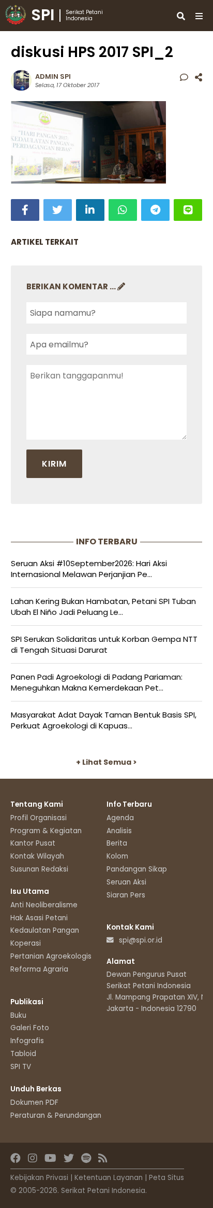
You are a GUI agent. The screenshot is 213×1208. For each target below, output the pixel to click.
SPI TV (20, 1067)
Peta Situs (166, 1178)
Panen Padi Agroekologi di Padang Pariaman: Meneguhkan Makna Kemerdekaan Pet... (96, 682)
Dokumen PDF (34, 1102)
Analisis (119, 831)
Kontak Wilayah (37, 856)
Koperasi (25, 943)
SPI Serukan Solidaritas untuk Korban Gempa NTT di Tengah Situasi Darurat (104, 644)
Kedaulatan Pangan (44, 930)
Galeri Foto (29, 1028)
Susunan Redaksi (39, 869)
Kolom (117, 856)
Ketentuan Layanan (108, 1178)
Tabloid (23, 1054)
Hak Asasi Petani (39, 918)
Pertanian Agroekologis (51, 956)
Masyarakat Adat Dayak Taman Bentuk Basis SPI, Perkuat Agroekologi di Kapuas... (103, 720)
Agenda (120, 818)
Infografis (27, 1041)
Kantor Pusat (32, 843)
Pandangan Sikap (136, 869)
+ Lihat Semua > (106, 762)
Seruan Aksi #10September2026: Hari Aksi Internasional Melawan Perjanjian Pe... (89, 569)
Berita (116, 843)
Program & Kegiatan (46, 831)
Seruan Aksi (126, 882)
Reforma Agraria (39, 969)
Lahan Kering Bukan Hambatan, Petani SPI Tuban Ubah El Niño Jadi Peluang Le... (103, 606)
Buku (18, 1015)
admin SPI (53, 76)
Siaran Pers (125, 895)
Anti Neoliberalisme (44, 905)
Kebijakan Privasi (39, 1178)
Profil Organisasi (38, 818)
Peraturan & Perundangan (55, 1115)
